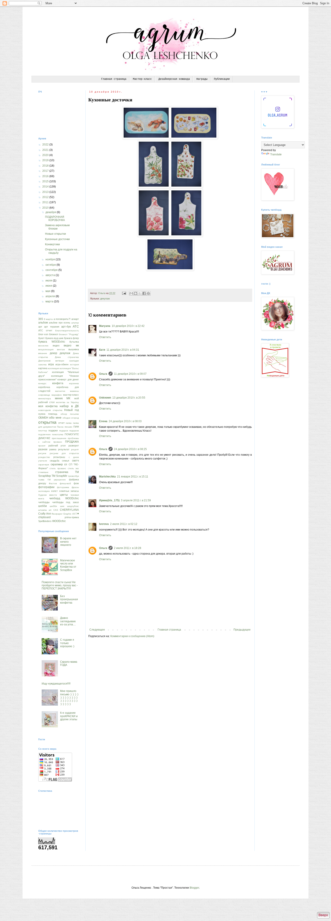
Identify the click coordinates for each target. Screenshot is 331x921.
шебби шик (57, 506)
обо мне (55, 417)
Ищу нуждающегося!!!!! (56, 683)
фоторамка (63, 487)
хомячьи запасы (69, 491)
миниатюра (44, 398)
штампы (42, 510)
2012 (45, 197)
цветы (64, 494)
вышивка (73, 349)
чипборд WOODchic (64, 498)
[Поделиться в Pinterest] (148, 293)
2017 (45, 170)
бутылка (74, 341)
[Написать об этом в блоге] (135, 293)
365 (40, 319)
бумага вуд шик (54, 338)
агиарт (75, 319)
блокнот (53, 334)
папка (69, 423)
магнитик (60, 391)
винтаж (61, 349)
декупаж (105, 298)
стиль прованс (58, 468)
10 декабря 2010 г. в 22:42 (128, 326)
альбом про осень (59, 322)
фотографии (46, 487)
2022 (45, 144)
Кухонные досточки (57, 239)
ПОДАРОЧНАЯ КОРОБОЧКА (55, 218)
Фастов (53, 483)
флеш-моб (65, 483)
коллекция (53, 368)
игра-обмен (61, 364)
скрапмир (57, 464)
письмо (68, 427)
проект (41, 445)
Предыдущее (242, 629)
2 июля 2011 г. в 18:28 (127, 548)
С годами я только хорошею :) (67, 643)
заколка (42, 364)
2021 (45, 150)
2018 (45, 165)
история (74, 364)
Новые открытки (55, 233)
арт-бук (66, 326)
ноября (50, 259)
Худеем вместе (47, 495)
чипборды (44, 502)
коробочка (44, 387)
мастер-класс (71, 394)
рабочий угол (57, 445)
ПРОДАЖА (72, 441)
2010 (45, 207)
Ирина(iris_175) (109, 500)
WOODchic (59, 521)
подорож (74, 430)
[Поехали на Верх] (323, 916)
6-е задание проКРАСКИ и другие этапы (69, 716)
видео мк (71, 345)
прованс (57, 442)
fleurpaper (57, 514)
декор (53, 353)
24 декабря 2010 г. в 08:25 (130, 449)
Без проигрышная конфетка (69, 599)
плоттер (42, 430)
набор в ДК (69, 406)
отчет (61, 422)
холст (54, 491)
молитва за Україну (67, 402)
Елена (103, 421)
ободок (66, 418)
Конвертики (52, 244)
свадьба (54, 460)
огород (75, 418)
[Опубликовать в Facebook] (144, 293)
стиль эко (73, 468)
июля (49, 280)
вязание (42, 353)
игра (51, 364)
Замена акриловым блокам (57, 227)
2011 (45, 202)
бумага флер (71, 338)
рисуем (42, 453)
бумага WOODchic (51, 341)
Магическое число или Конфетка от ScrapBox (68, 565)
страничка (61, 472)
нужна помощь (47, 414)
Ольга (103, 373)
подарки (53, 430)
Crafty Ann (44, 513)
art (50, 510)
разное (43, 449)
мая (48, 291)
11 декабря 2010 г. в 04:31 (123, 349)
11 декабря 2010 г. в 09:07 (130, 373)
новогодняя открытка (50, 410)
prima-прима (72, 517)
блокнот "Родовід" (69, 334)
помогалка (57, 434)
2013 (45, 192)
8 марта (48, 319)
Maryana (104, 326)
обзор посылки (70, 414)
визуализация (45, 349)
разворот (73, 445)
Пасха (60, 427)
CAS (55, 510)
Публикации (222, 79)
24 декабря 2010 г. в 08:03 (125, 421)
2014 (45, 186)
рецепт (75, 449)
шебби (42, 506)
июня (49, 285)
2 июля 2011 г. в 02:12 (123, 524)
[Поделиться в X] (140, 293)
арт (40, 326)
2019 (45, 160)
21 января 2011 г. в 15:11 (132, 476)
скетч (75, 460)
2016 (45, 176)
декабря (51, 212)
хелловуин (44, 491)
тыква (41, 479)
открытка (47, 422)
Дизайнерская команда (174, 79)
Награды (201, 79)
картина (42, 368)
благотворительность (67, 330)
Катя (102, 349)
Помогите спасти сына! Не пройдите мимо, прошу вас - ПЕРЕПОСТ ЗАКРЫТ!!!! (60, 585)
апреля (50, 296)
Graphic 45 (69, 514)
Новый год (71, 410)
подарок (63, 430)
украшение (60, 479)
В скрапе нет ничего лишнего (68, 541)
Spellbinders (45, 521)
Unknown (105, 397)
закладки (74, 360)
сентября (51, 270)
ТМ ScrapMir (59, 475)
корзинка (74, 383)
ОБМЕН (43, 417)
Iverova (104, 524)
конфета (57, 383)
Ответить (105, 337)
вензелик (43, 345)
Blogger (194, 887)
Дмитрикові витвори (51, 360)
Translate (276, 154)
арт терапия (51, 326)
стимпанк (43, 472)
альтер (75, 322)
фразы (75, 487)
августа (50, 275)
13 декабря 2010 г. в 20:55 (128, 397)
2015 (45, 181)
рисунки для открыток (64, 453)
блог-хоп (43, 334)
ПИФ (76, 426)
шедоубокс (73, 506)
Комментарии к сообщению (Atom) (132, 636)
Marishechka (107, 476)
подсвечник (44, 434)
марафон (57, 395)
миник (59, 398)
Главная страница (113, 79)
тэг (49, 479)
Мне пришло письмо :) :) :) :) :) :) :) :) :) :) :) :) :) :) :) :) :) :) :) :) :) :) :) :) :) (69, 697)
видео (56, 345)
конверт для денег (68, 379)
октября (51, 264)
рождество (44, 457)
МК (68, 398)
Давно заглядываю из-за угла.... (68, 621)
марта (49, 301)
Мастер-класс (142, 79)
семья (65, 460)
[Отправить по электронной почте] (131, 293)
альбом (43, 322)
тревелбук (73, 476)
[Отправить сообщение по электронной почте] (124, 293)
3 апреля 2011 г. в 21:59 (136, 500)
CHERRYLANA (69, 509)
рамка (52, 449)
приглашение (59, 438)
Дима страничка (67, 357)
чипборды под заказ (65, 502)
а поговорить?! (62, 319)
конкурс (42, 383)
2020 (45, 155)
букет (41, 338)
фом (76, 483)
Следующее (97, 629)
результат (63, 449)
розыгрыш (59, 457)
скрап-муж (43, 464)
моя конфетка (48, 406)
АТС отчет (45, 330)
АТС (76, 326)
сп (65, 464)
